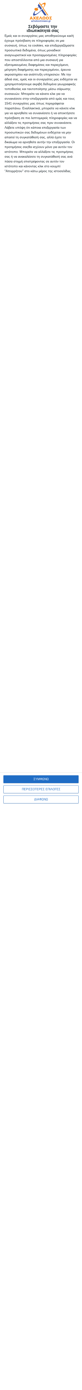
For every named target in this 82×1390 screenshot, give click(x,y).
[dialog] (41, 695)
